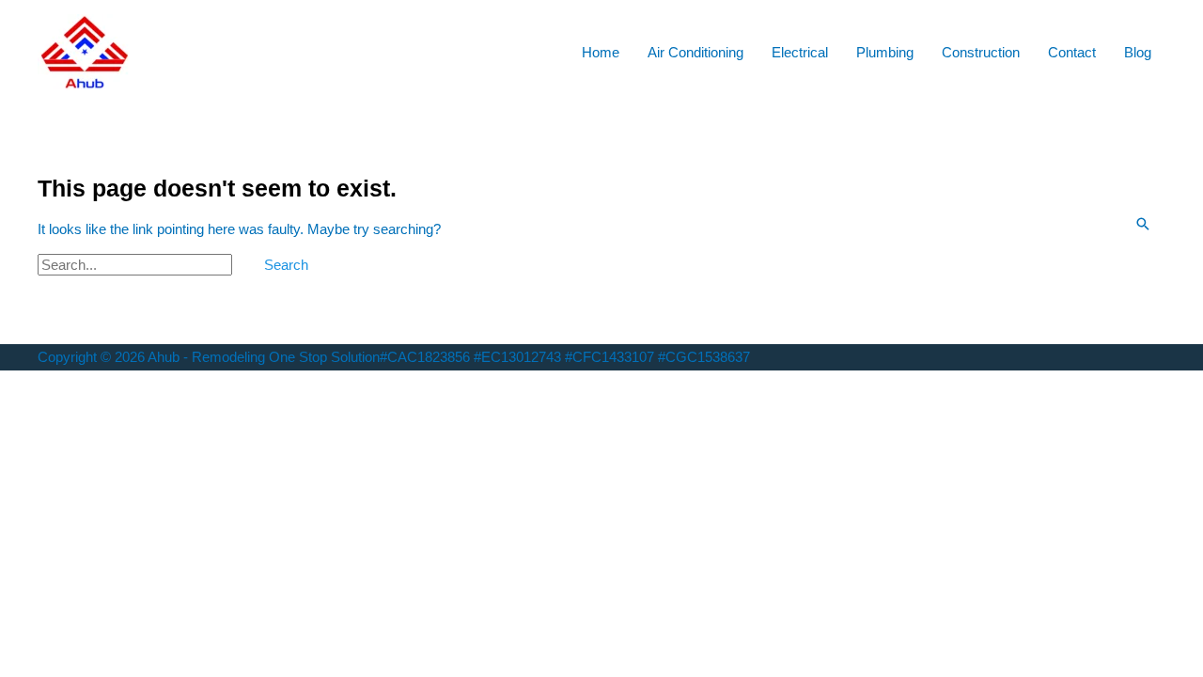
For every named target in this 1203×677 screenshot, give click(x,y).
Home (600, 52)
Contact (1072, 52)
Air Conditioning (695, 52)
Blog (1137, 52)
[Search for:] (137, 265)
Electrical (800, 52)
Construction (981, 52)
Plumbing (885, 52)
